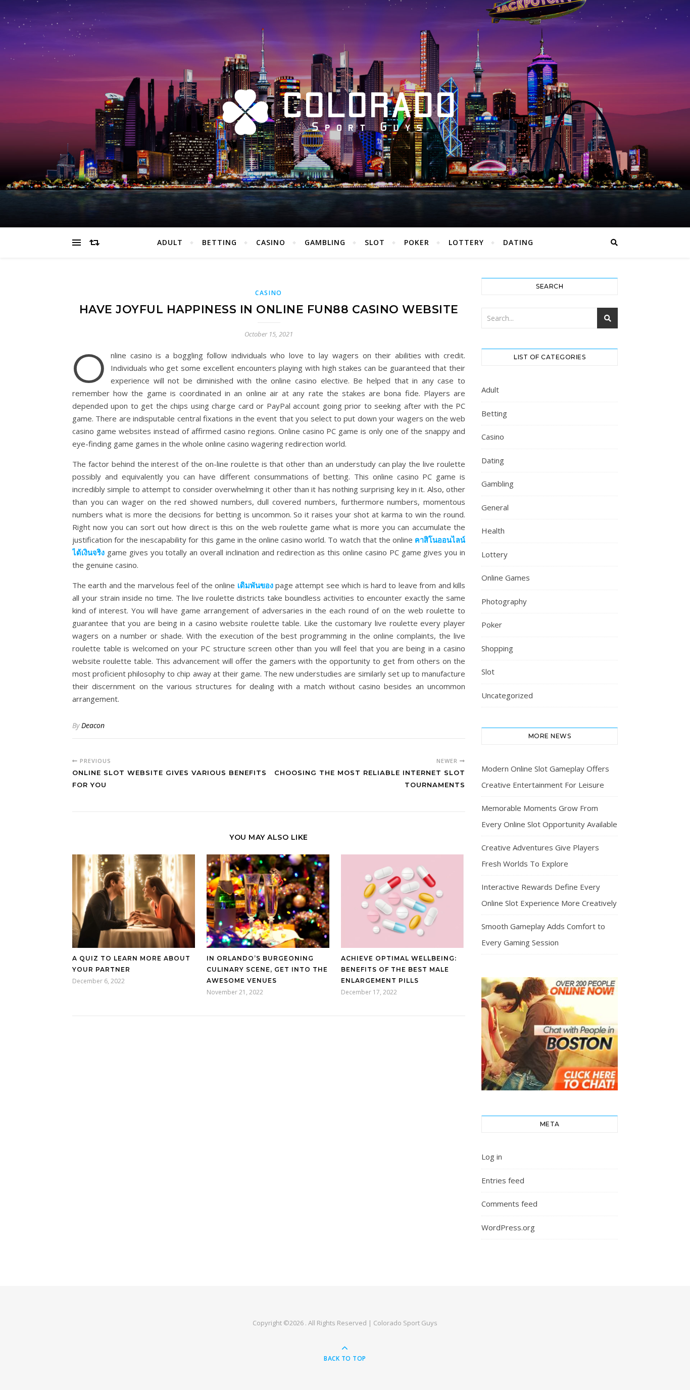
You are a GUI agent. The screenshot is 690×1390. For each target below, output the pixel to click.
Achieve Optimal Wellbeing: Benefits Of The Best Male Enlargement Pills (399, 969)
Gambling (325, 242)
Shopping (497, 648)
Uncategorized (507, 695)
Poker (416, 242)
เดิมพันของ (255, 585)
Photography (504, 601)
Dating (518, 242)
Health (493, 530)
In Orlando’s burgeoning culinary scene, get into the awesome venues (267, 969)
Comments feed (509, 1204)
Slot (375, 242)
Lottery (466, 242)
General (495, 507)
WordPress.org (508, 1227)
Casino (270, 242)
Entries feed (502, 1180)
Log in (491, 1157)
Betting (219, 242)
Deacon (93, 725)
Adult (170, 242)
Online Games (505, 577)
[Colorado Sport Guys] (345, 111)
